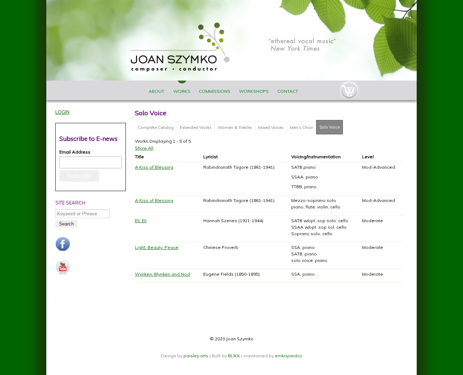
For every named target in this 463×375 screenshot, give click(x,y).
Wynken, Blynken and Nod (162, 274)
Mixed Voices (271, 127)
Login (62, 112)
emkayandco (288, 355)
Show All (144, 148)
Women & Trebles (235, 127)
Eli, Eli (140, 220)
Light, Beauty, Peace (156, 247)
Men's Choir (301, 127)
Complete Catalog (156, 127)
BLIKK (234, 355)
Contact (287, 91)
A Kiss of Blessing (154, 167)
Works (181, 91)
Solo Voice (331, 127)
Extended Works (196, 127)
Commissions (214, 91)
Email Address (74, 152)
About (156, 91)
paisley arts (196, 355)
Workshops (254, 91)
